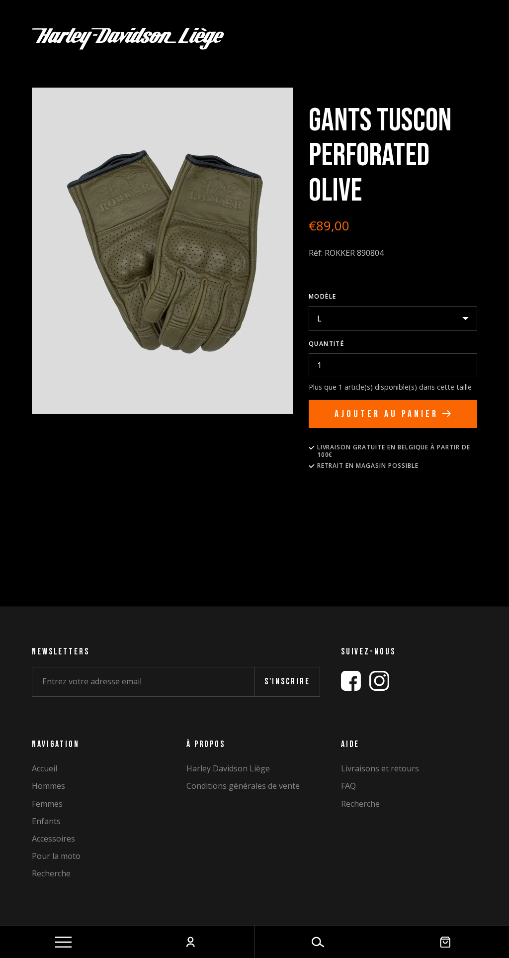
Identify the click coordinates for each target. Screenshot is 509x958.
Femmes (47, 804)
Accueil (44, 768)
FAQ (348, 786)
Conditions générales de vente (243, 786)
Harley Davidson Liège (228, 768)
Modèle (323, 296)
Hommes (48, 786)
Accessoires (53, 839)
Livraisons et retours (380, 768)
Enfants (46, 821)
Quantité (326, 343)
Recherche (51, 873)
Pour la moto (56, 856)
